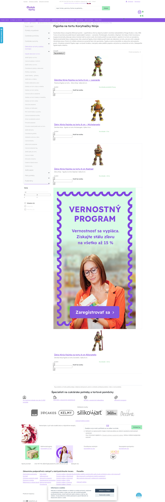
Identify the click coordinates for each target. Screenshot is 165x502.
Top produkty (58, 53)
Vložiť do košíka (78, 90)
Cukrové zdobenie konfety (32, 115)
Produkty (33, 22)
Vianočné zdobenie (30, 104)
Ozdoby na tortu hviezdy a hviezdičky (35, 97)
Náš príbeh (43, 474)
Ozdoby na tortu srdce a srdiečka (34, 86)
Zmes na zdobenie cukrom (32, 119)
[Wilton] (111, 412)
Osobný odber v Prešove (64, 482)
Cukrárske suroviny (44, 20)
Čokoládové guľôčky (30, 133)
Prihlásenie (130, 1)
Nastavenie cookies (104, 495)
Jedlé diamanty (29, 130)
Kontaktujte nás (124, 448)
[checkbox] (29, 203)
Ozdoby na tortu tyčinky (31, 90)
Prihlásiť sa (136, 427)
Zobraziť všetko (81, 482)
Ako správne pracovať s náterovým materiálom (91, 478)
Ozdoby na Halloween (31, 108)
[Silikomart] (90, 412)
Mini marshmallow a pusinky (33, 112)
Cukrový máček (29, 155)
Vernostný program (44, 1)
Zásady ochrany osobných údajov (112, 435)
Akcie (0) (30, 206)
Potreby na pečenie (16, 20)
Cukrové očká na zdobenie (32, 93)
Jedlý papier (79, 20)
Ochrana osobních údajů (30, 478)
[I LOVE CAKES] (48, 412)
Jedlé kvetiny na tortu (31, 64)
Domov (26, 22)
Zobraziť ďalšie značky (82, 421)
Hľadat (106, 8)
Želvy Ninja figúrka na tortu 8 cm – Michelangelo (77, 124)
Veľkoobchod (44, 476)
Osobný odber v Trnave (63, 484)
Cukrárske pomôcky (30, 20)
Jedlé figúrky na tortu (31, 57)
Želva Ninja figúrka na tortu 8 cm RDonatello (75, 355)
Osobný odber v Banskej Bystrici (66, 474)
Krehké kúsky (28, 166)
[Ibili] (34, 412)
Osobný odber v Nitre (63, 480)
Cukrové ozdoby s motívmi (32, 61)
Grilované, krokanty (30, 159)
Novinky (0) (30, 209)
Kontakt (26, 1)
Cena (26, 188)
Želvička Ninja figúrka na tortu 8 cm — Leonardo (77, 80)
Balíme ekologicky (45, 482)
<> (25, 192)
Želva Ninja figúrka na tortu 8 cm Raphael (73, 169)
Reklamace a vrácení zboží (31, 482)
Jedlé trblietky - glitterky (31, 75)
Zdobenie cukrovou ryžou (32, 137)
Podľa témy (98, 20)
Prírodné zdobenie (30, 122)
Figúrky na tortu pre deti (84, 22)
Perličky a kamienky (30, 72)
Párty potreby (89, 20)
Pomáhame (43, 484)
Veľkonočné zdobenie (31, 144)
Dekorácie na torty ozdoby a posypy (63, 20)
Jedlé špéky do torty (31, 151)
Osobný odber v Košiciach (64, 478)
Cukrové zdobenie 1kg (31, 148)
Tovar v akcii (5, 20)
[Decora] (127, 412)
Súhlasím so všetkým (104, 490)
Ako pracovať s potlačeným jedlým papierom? (91, 476)
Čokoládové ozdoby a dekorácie (34, 68)
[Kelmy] (66, 412)
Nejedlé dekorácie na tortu (68, 22)
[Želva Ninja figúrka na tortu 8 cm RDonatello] (97, 340)
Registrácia (137, 1)
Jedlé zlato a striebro (31, 79)
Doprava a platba (33, 1)
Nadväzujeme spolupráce (48, 480)
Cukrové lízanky (29, 141)
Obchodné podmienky (30, 474)
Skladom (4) (31, 203)
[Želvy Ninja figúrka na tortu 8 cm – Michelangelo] (97, 110)
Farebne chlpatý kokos (31, 162)
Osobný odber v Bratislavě (64, 476)
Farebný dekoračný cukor (32, 83)
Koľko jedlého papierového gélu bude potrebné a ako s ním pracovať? (98, 474)
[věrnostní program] (94, 258)
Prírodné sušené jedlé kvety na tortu (35, 126)
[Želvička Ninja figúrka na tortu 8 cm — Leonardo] (97, 66)
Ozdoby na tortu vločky (31, 101)
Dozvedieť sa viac (46, 448)
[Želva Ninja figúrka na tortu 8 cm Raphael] (97, 155)
